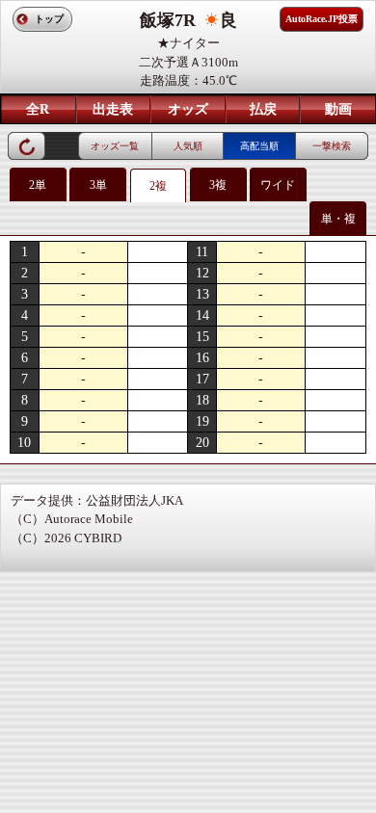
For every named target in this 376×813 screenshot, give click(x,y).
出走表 (113, 109)
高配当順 (259, 146)
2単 (37, 185)
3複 (218, 185)
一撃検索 (331, 146)
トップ (49, 18)
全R (37, 109)
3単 (98, 185)
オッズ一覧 (115, 146)
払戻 (263, 109)
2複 (158, 186)
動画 (338, 109)
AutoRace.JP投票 (321, 18)
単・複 (338, 218)
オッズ (188, 109)
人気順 (188, 146)
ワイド (277, 185)
